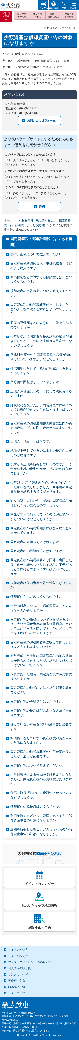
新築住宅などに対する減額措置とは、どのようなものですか (41, 279)
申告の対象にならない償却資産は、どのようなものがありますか (41, 608)
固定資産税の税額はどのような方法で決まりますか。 (41, 713)
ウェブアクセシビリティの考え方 (29, 962)
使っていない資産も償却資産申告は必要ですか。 (41, 726)
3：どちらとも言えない (23, 164)
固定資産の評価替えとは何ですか (34, 542)
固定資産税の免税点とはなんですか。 (37, 701)
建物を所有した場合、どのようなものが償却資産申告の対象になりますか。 (41, 832)
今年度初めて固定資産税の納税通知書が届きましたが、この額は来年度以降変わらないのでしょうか (41, 341)
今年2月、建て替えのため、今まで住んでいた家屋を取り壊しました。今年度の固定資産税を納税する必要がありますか (41, 487)
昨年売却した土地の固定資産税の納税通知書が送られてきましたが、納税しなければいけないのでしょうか (41, 660)
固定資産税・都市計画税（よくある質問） (41, 242)
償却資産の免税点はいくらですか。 (36, 806)
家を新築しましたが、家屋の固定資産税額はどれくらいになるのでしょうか (41, 503)
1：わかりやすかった (22, 176)
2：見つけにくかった (55, 160)
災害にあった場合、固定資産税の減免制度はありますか (41, 676)
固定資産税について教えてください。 (37, 765)
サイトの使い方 (18, 949)
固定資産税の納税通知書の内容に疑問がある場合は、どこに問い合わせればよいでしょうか (41, 427)
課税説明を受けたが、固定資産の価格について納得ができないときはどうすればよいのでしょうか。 (41, 409)
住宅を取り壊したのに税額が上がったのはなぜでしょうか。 (41, 795)
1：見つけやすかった (22, 160)
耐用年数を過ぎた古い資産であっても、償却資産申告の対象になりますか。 (41, 818)
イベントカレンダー (39, 883)
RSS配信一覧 (16, 986)
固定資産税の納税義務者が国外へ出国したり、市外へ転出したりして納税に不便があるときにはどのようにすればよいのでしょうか (41, 566)
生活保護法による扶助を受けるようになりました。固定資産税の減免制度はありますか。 (41, 779)
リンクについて (18, 974)
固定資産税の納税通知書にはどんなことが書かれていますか (41, 530)
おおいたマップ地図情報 (39, 905)
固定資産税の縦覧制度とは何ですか (36, 551)
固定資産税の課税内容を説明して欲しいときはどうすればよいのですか (41, 644)
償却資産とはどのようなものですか (36, 596)
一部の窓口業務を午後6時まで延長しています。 (26, 1030)
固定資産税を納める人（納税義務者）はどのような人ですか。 (41, 266)
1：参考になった (19, 193)
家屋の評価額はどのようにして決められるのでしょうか (41, 325)
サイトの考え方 (18, 956)
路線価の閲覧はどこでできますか (34, 382)
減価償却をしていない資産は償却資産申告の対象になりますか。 (41, 740)
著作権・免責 (16, 980)
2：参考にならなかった (51, 193)
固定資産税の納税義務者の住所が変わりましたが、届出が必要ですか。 (41, 754)
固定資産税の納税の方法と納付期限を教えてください (41, 690)
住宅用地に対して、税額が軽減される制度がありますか (41, 371)
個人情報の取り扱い (21, 968)
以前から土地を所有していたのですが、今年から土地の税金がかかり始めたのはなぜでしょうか (41, 469)
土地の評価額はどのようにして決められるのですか (41, 393)
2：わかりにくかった (55, 176)
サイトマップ (16, 993)
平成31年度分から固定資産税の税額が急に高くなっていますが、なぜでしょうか (41, 357)
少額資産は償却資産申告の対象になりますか (41, 585)
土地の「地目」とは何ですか (31, 441)
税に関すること (46, 220)
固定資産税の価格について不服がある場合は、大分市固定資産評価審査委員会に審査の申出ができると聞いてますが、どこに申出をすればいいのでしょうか (41, 626)
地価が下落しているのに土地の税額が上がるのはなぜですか (41, 453)
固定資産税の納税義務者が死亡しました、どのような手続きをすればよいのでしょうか (41, 309)
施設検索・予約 (39, 927)
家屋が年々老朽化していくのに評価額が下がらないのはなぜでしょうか (41, 517)
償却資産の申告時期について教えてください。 (41, 293)
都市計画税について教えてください (36, 254)
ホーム (8, 220)
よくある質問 (24, 220)
